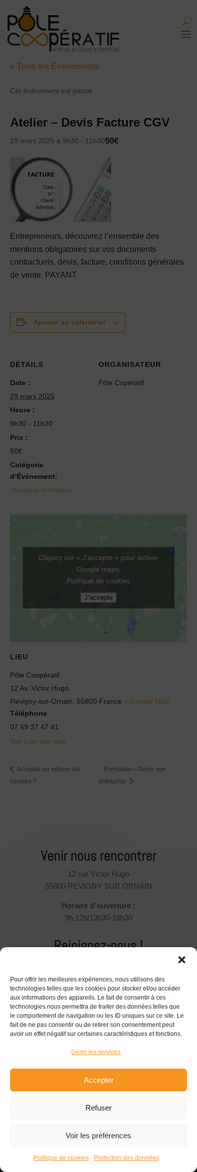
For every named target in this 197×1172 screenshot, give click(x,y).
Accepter (99, 1080)
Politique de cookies (61, 1157)
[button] (182, 960)
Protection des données (126, 1157)
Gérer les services (96, 1052)
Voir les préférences (98, 1135)
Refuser (98, 1107)
